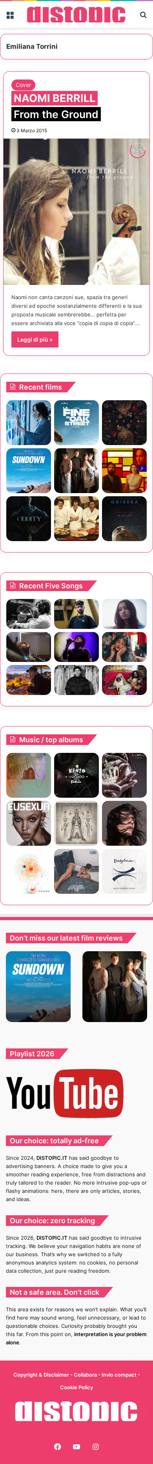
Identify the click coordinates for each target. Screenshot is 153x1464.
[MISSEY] (28, 775)
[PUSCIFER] (76, 823)
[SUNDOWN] (28, 470)
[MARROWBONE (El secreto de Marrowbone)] (76, 470)
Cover (23, 84)
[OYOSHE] (76, 614)
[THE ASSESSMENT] (124, 470)
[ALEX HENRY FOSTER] (28, 680)
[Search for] (143, 17)
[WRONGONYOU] (28, 647)
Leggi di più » (35, 339)
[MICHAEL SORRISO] (76, 680)
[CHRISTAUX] (124, 823)
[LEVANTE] (76, 871)
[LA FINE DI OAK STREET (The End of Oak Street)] (76, 422)
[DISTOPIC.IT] (76, 14)
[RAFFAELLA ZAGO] (124, 647)
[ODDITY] (28, 518)
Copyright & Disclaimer (41, 1375)
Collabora (86, 1375)
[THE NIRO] (76, 647)
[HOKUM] (124, 422)
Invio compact (120, 1375)
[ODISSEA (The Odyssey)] (124, 518)
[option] (38, 986)
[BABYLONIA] (124, 871)
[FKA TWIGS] (28, 823)
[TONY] (76, 518)
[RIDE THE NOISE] (28, 614)
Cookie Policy (76, 1387)
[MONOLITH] (28, 422)
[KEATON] (28, 871)
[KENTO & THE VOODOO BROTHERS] (76, 775)
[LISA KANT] (124, 775)
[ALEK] (124, 614)
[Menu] (10, 17)
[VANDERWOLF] (124, 680)
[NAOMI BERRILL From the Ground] (76, 212)
